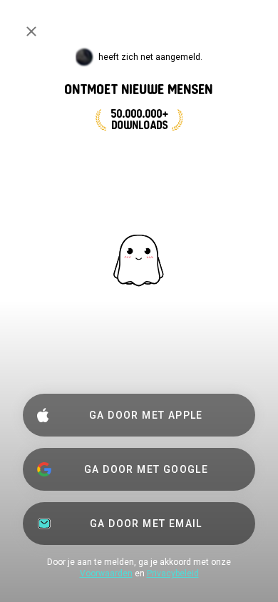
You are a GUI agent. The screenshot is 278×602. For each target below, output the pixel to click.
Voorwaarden (106, 573)
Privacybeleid (173, 573)
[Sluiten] (31, 31)
